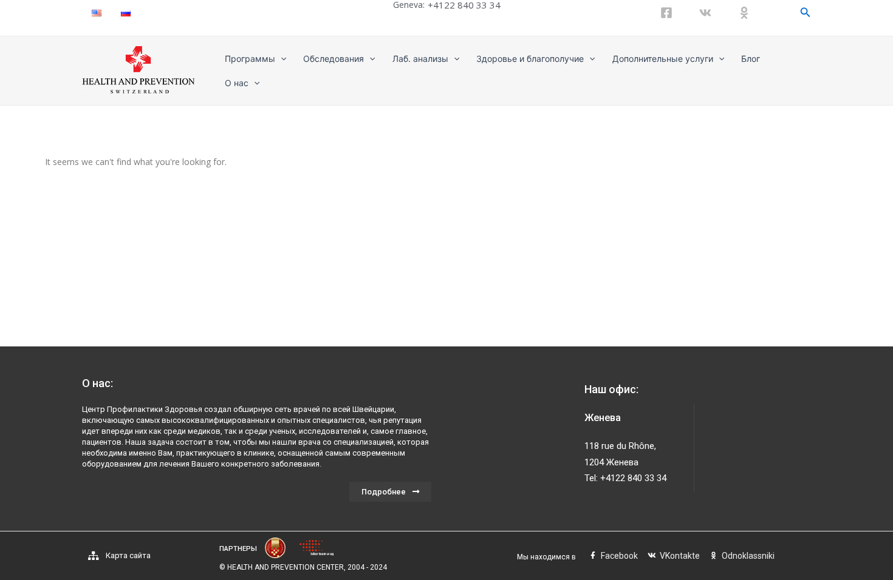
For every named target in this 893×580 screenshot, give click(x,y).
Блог (750, 58)
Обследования (333, 58)
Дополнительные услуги (662, 58)
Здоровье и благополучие (530, 58)
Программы (250, 58)
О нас (236, 83)
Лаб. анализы (420, 58)
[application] (280, 59)
